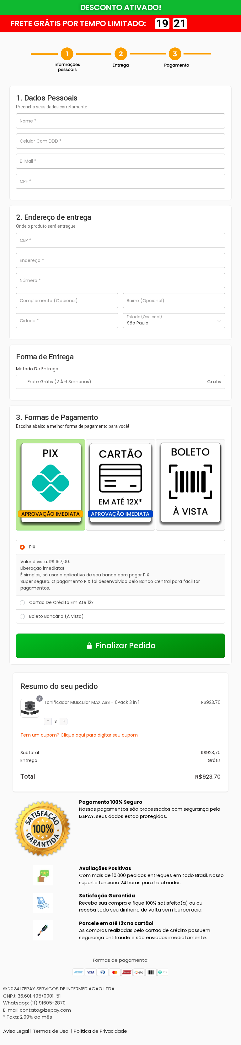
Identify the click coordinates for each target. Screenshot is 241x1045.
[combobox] (174, 320)
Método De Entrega (37, 369)
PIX (32, 547)
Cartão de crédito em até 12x (61, 602)
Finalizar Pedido (126, 645)
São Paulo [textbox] (137, 323)
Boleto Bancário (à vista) (56, 616)
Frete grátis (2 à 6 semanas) (59, 381)
